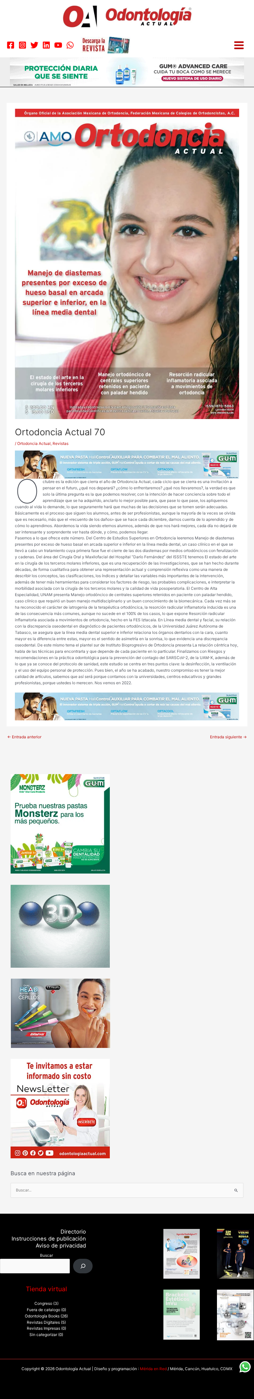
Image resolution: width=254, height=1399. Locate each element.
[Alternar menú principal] (239, 45)
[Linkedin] (46, 45)
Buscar (46, 1255)
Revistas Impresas (43, 1328)
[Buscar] (83, 1266)
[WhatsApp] (70, 45)
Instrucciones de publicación (49, 1238)
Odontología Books (42, 1316)
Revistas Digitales (43, 1322)
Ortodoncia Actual (34, 443)
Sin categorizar (43, 1334)
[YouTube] (58, 45)
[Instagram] (22, 45)
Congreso (43, 1303)
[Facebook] (11, 45)
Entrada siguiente (228, 737)
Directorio (73, 1231)
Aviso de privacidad (61, 1245)
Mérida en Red (153, 1369)
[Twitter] (34, 45)
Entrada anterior (24, 737)
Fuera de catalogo (43, 1310)
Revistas (60, 443)
